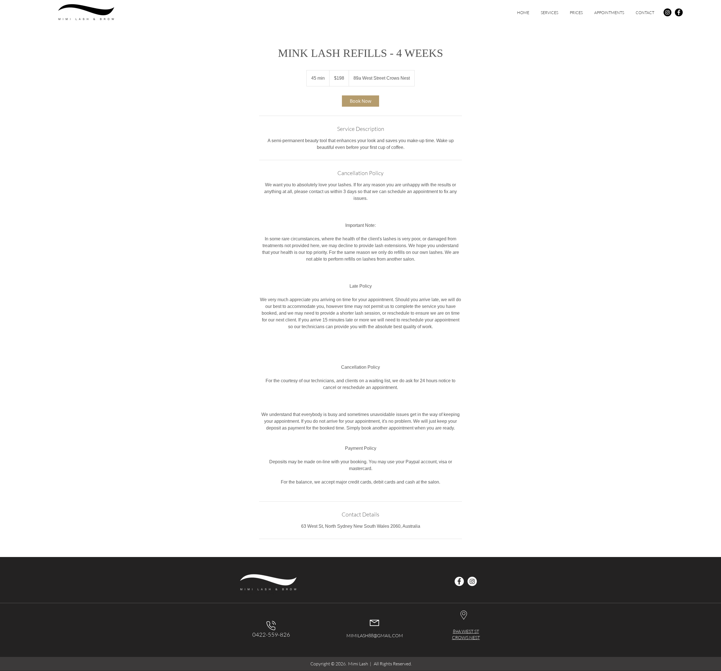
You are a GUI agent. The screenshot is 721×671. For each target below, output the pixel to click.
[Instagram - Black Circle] (667, 12)
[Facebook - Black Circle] (679, 12)
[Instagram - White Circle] (472, 581)
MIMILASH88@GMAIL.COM (374, 635)
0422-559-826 (271, 634)
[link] (360, 101)
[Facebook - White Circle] (459, 581)
